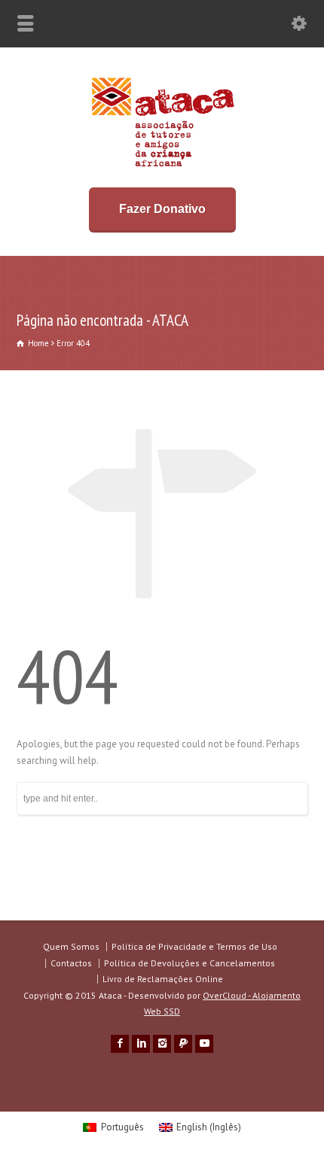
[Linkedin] (141, 1044)
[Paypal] (183, 1044)
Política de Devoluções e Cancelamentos (189, 963)
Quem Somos (71, 946)
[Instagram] (162, 1044)
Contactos (71, 963)
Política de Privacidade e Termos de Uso (194, 946)
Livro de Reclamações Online (162, 978)
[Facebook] (120, 1044)
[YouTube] (204, 1044)
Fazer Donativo (162, 208)
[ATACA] (162, 166)
